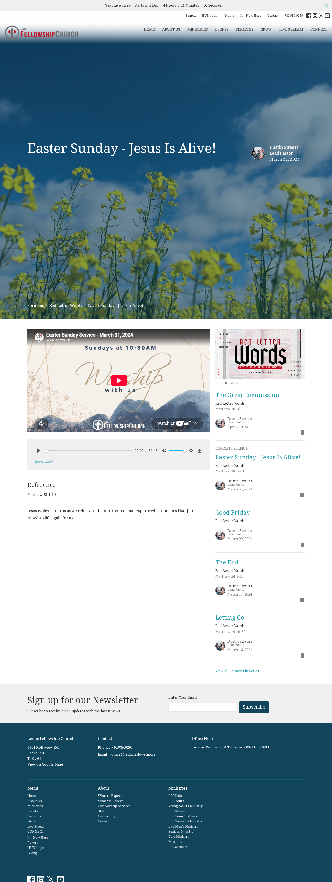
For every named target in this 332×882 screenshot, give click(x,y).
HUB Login (210, 15)
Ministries (197, 29)
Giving (229, 15)
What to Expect (110, 795)
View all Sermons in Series (237, 670)
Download (44, 461)
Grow (266, 29)
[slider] (88, 450)
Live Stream (291, 29)
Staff (101, 811)
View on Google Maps (45, 764)
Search (191, 15)
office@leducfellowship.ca (133, 754)
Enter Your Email (182, 697)
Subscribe (254, 707)
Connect (104, 821)
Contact (272, 15)
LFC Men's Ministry (183, 826)
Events (222, 29)
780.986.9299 (293, 15)
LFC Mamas (177, 811)
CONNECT (318, 29)
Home (149, 29)
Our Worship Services (114, 805)
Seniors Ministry (180, 831)
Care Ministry (178, 836)
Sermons (244, 29)
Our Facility (106, 816)
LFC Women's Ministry (185, 821)
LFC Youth (176, 800)
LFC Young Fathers (182, 816)
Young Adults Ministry (185, 805)
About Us (171, 29)
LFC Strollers (178, 846)
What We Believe (110, 800)
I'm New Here (250, 15)
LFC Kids (175, 795)
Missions (175, 841)
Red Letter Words (65, 305)
